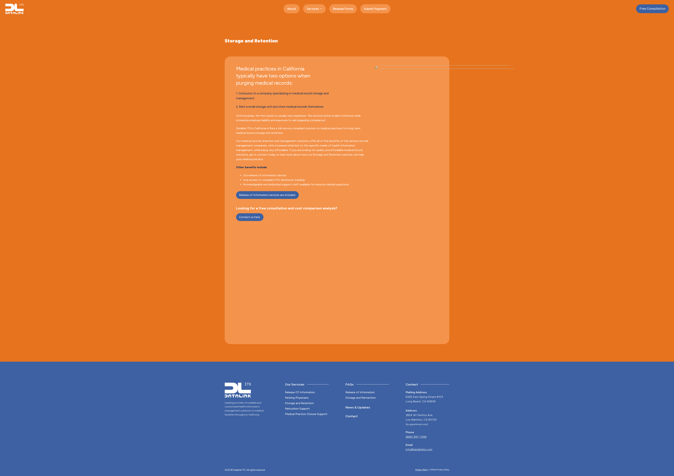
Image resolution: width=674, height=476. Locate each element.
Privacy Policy (421, 469)
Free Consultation (652, 9)
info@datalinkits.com (419, 449)
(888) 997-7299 (416, 436)
